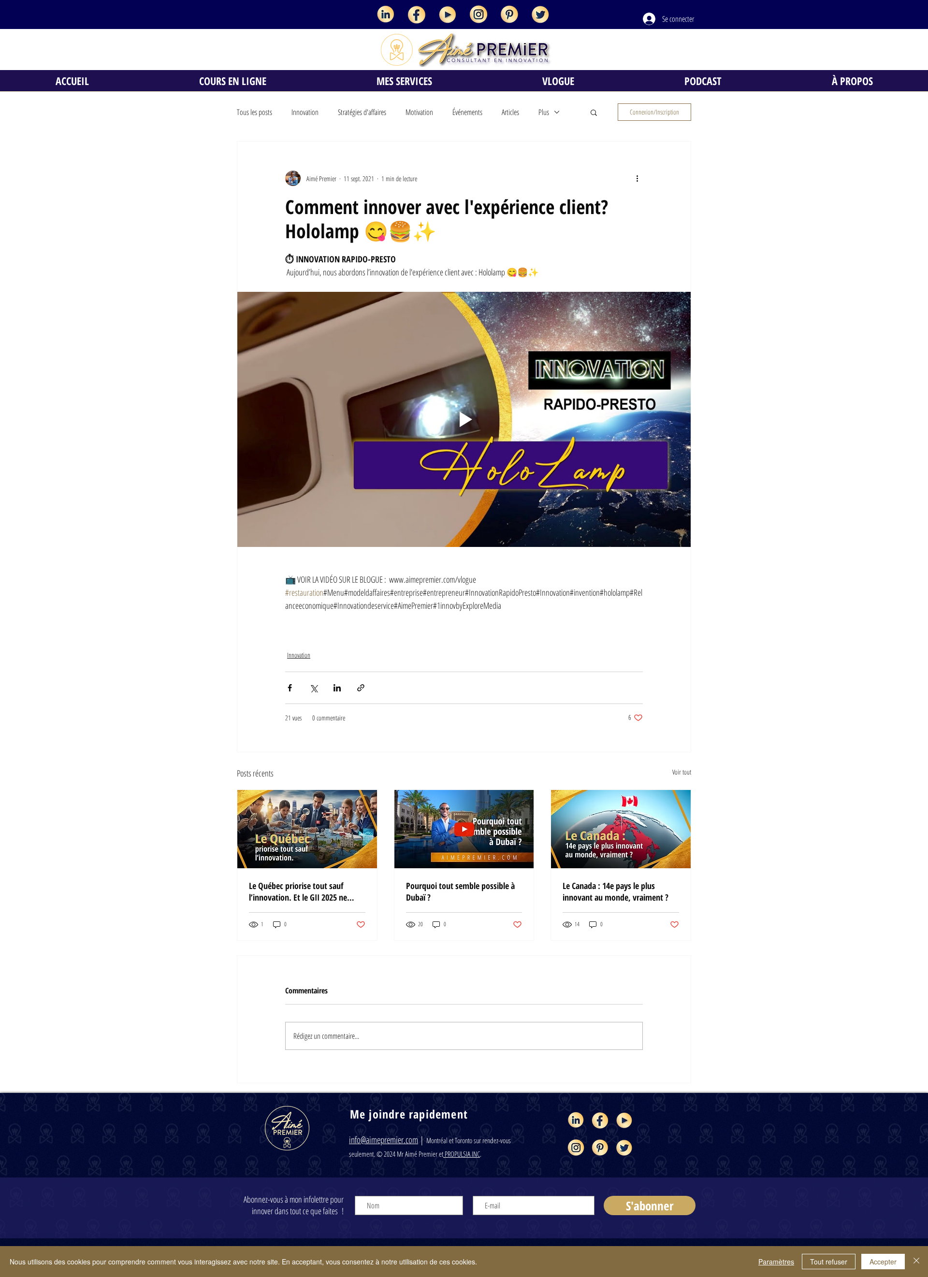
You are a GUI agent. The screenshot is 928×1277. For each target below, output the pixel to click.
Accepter (883, 1261)
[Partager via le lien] (360, 687)
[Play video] (464, 419)
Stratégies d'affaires (362, 112)
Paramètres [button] (776, 1261)
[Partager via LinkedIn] (337, 687)
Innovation (305, 112)
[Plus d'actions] (637, 178)
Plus (543, 112)
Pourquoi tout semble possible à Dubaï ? (460, 891)
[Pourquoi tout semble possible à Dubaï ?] (464, 829)
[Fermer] (916, 1261)
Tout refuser (828, 1261)
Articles (510, 112)
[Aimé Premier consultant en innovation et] (385, 14)
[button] (593, 112)
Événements (467, 112)
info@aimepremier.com (383, 1140)
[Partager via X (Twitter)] (313, 687)
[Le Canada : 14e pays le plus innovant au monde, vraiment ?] (621, 829)
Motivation (419, 112)
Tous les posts (254, 112)
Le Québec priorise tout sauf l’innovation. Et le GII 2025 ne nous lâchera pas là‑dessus (298, 891)
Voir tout (681, 771)
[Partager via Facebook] (289, 687)
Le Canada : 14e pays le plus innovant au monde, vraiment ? (615, 891)
